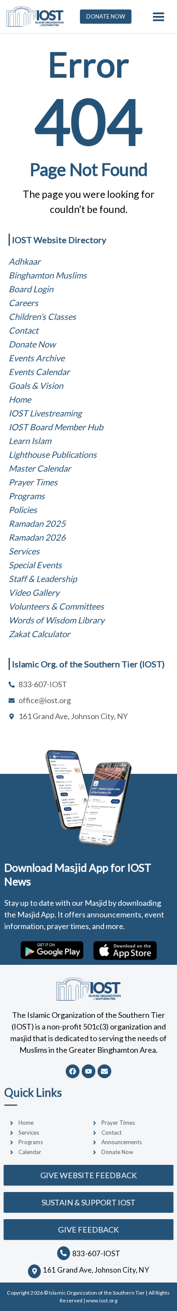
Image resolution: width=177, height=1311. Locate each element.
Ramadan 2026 (37, 537)
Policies (23, 509)
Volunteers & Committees (56, 606)
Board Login (31, 289)
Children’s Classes (42, 316)
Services (24, 551)
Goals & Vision (36, 385)
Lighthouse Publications (53, 454)
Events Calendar (39, 371)
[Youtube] (88, 1071)
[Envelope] (104, 1071)
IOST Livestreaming (45, 413)
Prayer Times (33, 482)
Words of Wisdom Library (56, 620)
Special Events (35, 565)
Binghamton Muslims (48, 275)
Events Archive (36, 358)
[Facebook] (72, 1071)
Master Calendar (40, 468)
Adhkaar (24, 261)
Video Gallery (34, 592)
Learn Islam (30, 440)
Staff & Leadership (43, 578)
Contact (23, 330)
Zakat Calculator (39, 634)
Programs (27, 496)
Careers (23, 302)
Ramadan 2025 (37, 523)
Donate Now (32, 344)
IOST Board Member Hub (56, 427)
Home (20, 399)
